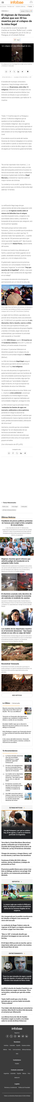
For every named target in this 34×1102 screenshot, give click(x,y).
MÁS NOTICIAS (17, 695)
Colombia (12, 1045)
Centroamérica (17, 1049)
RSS (17, 1053)
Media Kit (17, 1077)
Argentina (6, 1073)
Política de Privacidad (24, 1087)
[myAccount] (31, 2)
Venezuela (4, 11)
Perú (10, 1049)
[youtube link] (19, 1036)
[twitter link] (11, 1036)
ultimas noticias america (9, 510)
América (6, 1045)
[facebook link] (7, 1036)
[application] (17, 52)
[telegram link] (22, 1036)
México (5, 1049)
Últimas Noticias (26, 1049)
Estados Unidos (26, 1045)
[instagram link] (15, 1036)
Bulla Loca (5, 506)
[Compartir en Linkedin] (18, 72)
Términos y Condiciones (10, 1087)
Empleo (17, 1063)
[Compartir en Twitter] (14, 72)
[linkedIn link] (26, 1036)
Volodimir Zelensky (19, 6)
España (18, 1045)
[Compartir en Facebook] (10, 72)
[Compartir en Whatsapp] (6, 72)
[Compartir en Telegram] (22, 72)
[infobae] (17, 2)
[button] (2, 2)
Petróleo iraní (9, 6)
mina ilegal (15, 506)
